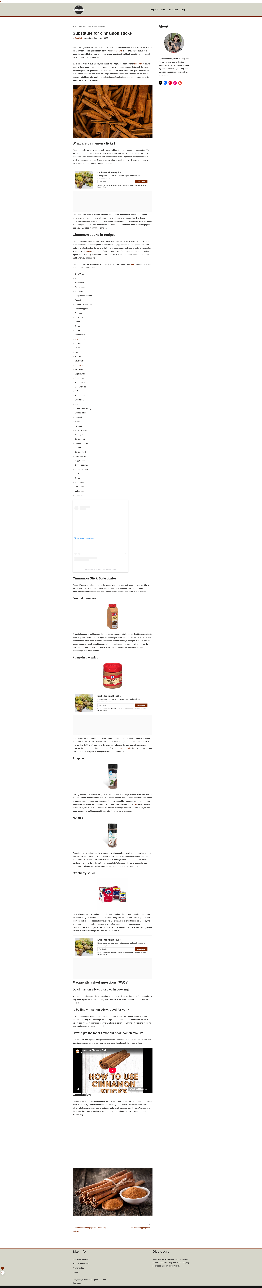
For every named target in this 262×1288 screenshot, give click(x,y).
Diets (163, 10)
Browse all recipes (80, 1259)
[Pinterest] (170, 83)
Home (75, 26)
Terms (75, 1272)
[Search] (187, 10)
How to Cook (173, 10)
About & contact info (81, 1264)
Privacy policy (78, 1268)
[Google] (180, 83)
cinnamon (138, 64)
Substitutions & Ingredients (96, 26)
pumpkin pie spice (124, 748)
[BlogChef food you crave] (79, 9)
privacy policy (174, 1266)
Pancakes (79, 365)
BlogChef (78, 38)
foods (133, 264)
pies (135, 804)
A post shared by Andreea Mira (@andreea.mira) (100, 569)
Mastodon (4, 2)
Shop (183, 10)
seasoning (118, 51)
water (88, 251)
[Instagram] (175, 83)
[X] (160, 83)
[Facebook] (165, 83)
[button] (157, 9)
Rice (76, 339)
